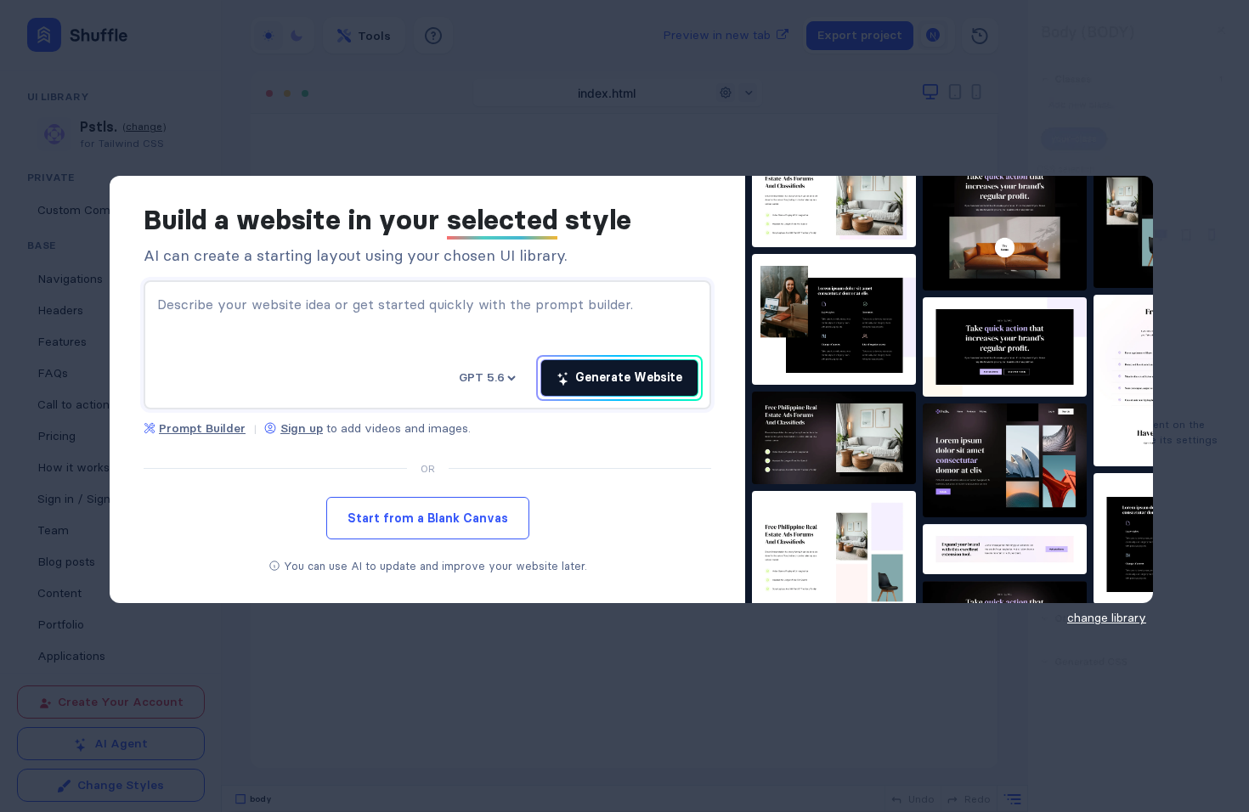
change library (1106, 617)
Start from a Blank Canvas (428, 518)
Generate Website (627, 377)
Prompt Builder (202, 428)
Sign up (301, 428)
